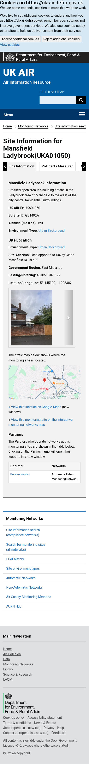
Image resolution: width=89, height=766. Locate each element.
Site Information (22, 166)
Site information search (71, 126)
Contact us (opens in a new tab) (25, 733)
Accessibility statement (45, 718)
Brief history (15, 559)
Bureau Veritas (20, 474)
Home (7, 126)
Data (6, 659)
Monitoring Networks (33, 126)
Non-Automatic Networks (24, 587)
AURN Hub (13, 606)
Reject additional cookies (61, 39)
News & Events (45, 723)
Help (60, 728)
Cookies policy (14, 718)
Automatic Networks (21, 578)
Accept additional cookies (20, 39)
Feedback (58, 733)
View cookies (10, 45)
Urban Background (51, 231)
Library (8, 669)
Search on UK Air (52, 92)
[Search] (81, 100)
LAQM (7, 679)
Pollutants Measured (57, 166)
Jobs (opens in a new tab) (22, 728)
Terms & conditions (17, 723)
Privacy (48, 728)
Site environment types (23, 568)
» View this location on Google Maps (34, 407)
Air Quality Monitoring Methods (28, 597)
